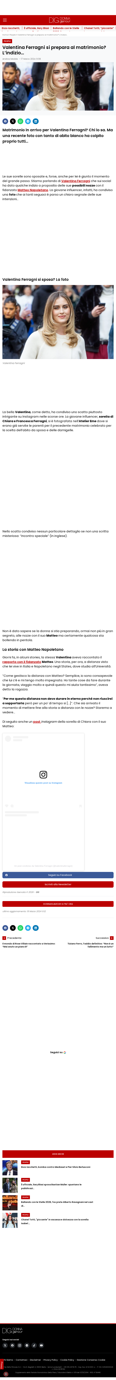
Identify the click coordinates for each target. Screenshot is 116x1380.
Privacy (1, 1365)
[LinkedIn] (36, 121)
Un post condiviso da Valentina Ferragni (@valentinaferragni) (43, 866)
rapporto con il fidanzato (21, 662)
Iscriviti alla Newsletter (58, 884)
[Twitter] (13, 121)
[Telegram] (28, 121)
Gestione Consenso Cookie (91, 1359)
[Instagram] (19, 1345)
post (37, 722)
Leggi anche (58, 1154)
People (13, 35)
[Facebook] (5, 121)
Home (5, 35)
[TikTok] (34, 1345)
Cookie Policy (67, 1359)
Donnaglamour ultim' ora (58, 903)
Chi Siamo (7, 1359)
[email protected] (54, 1367)
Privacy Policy (51, 1359)
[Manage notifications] (5, 1374)
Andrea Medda (10, 58)
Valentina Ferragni (75, 181)
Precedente (14, 938)
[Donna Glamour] (60, 20)
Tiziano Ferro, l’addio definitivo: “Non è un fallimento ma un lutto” (91, 945)
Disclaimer (35, 1359)
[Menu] (5, 20)
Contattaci (21, 1359)
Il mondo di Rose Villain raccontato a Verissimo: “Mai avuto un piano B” (28, 945)
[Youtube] (41, 1345)
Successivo (102, 938)
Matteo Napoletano (33, 190)
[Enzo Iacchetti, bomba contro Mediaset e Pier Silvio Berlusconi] (10, 1167)
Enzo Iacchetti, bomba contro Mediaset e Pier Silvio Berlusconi (55, 1167)
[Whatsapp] (20, 121)
